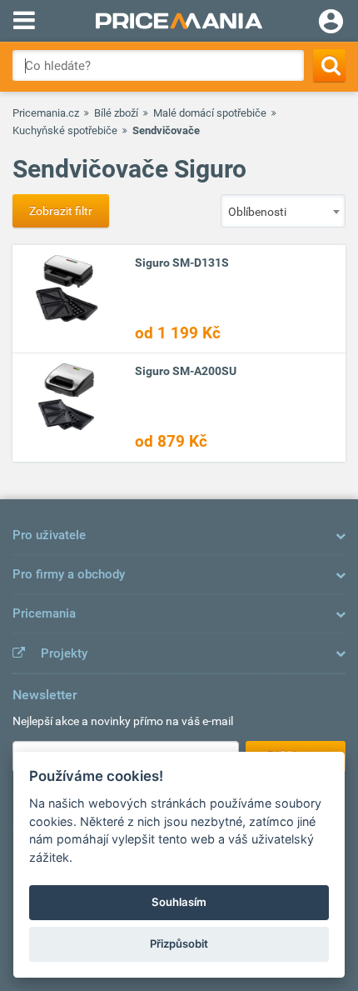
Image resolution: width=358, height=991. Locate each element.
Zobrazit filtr (60, 211)
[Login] (331, 23)
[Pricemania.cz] (179, 21)
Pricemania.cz (45, 113)
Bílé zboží (116, 113)
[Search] (329, 65)
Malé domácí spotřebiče (209, 113)
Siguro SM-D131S (182, 262)
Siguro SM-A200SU (185, 371)
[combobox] (283, 211)
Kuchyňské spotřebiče (64, 130)
